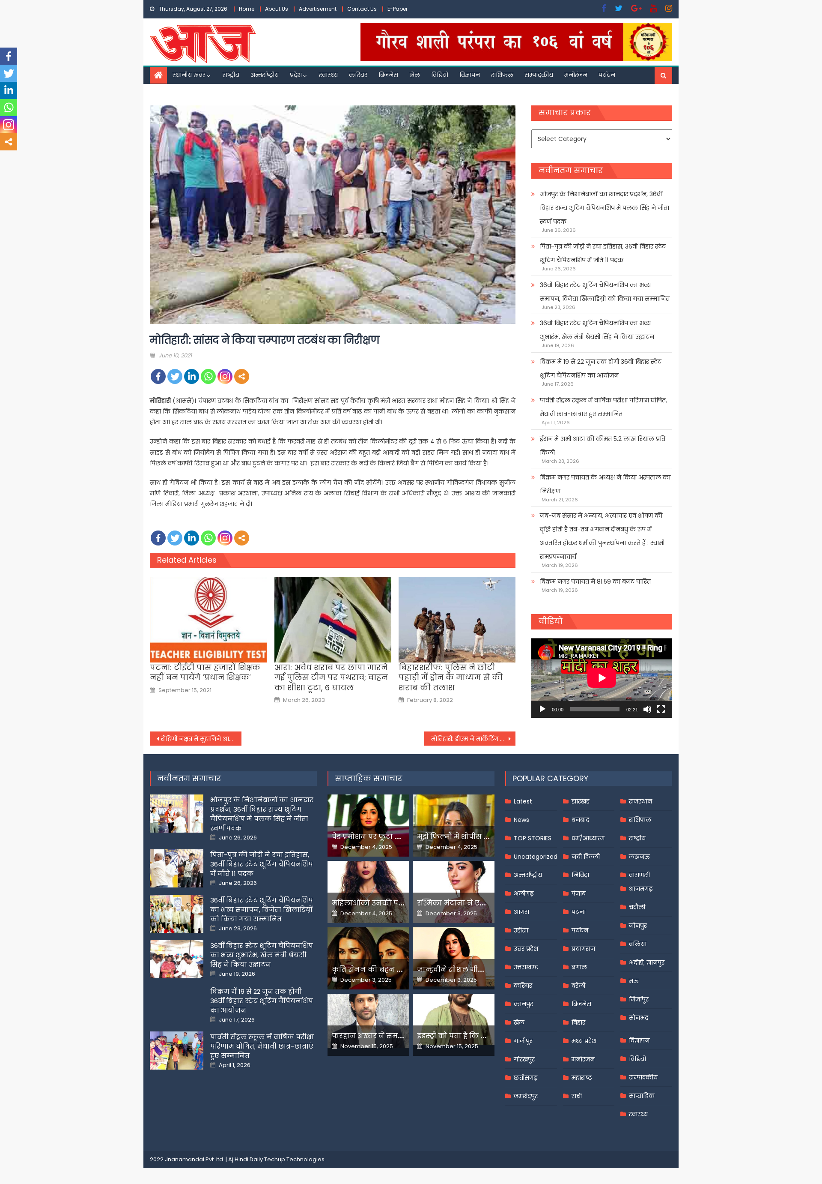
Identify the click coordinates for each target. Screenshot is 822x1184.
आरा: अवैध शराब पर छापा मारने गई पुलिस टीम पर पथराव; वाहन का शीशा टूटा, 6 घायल (331, 677)
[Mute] (647, 709)
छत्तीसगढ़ (525, 1077)
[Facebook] (158, 376)
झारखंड (581, 801)
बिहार (578, 1022)
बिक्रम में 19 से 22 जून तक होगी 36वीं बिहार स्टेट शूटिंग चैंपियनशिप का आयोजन (600, 368)
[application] (601, 677)
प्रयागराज (583, 948)
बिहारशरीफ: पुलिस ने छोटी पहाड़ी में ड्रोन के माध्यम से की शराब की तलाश (451, 677)
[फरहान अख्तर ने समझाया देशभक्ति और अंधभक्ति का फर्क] (368, 1021)
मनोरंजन (575, 75)
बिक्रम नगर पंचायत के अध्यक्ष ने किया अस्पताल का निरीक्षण (605, 484)
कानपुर (523, 1004)
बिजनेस (388, 75)
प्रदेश (296, 75)
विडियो (439, 75)
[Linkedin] (191, 376)
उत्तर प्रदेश (526, 948)
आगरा (521, 912)
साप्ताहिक (642, 1095)
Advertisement (318, 8)
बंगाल (579, 967)
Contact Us (362, 8)
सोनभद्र (638, 1017)
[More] (241, 376)
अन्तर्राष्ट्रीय (264, 75)
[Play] (542, 709)
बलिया (637, 944)
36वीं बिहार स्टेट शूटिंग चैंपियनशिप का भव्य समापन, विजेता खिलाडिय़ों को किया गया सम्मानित (605, 292)
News (521, 819)
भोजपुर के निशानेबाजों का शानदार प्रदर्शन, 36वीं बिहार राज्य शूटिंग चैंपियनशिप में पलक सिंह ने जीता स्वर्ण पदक (604, 208)
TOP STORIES (532, 838)
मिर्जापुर (639, 999)
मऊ (634, 981)
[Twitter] (174, 376)
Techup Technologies (294, 1159)
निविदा (580, 875)
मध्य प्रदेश (584, 1041)
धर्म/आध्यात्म (588, 838)
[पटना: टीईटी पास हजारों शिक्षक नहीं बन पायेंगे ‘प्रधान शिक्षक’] (208, 619)
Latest (523, 801)
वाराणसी (639, 875)
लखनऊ (639, 856)
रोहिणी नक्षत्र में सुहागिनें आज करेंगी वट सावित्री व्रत (201, 738)
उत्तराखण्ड (526, 967)
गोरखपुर (524, 1059)
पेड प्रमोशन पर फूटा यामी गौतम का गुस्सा (397, 837)
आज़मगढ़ (640, 888)
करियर (358, 75)
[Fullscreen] (661, 709)
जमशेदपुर (526, 1096)
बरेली (578, 985)
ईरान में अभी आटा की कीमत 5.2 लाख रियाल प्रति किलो (602, 446)
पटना (579, 912)
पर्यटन (607, 75)
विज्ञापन (469, 75)
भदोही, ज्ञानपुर (646, 962)
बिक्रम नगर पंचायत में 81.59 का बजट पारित (595, 581)
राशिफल (502, 75)
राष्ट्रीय (231, 75)
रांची (577, 1096)
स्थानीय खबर (189, 75)
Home (246, 8)
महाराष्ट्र (582, 1077)
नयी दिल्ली (586, 856)
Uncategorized (535, 856)
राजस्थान (640, 801)
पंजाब (579, 893)
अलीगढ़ (523, 893)
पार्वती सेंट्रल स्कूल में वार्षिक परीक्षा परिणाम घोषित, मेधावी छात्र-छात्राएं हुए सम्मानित (603, 407)
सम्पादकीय (538, 75)
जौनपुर (638, 925)
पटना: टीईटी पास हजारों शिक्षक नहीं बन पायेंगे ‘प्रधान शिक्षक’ (205, 672)
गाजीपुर (523, 1041)
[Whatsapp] (208, 376)
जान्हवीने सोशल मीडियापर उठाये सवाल (479, 969)
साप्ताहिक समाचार (368, 778)
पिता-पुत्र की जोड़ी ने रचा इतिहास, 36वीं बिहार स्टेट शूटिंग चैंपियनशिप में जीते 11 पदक (603, 253)
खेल (414, 75)
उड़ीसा (521, 930)
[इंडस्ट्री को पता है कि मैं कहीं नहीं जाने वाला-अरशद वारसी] (453, 1019)
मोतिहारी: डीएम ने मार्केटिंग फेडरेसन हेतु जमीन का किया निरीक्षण (473, 738)
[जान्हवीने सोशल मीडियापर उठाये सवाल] (453, 956)
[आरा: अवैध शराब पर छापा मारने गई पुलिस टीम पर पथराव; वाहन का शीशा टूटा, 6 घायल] (332, 619)
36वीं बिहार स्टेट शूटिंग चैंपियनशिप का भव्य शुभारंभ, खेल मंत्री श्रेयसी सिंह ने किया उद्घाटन (597, 330)
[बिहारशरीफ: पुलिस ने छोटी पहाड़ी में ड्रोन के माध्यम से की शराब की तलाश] (457, 619)
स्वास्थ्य (328, 75)
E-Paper (397, 8)
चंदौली (637, 907)
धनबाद (580, 819)
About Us (276, 8)
